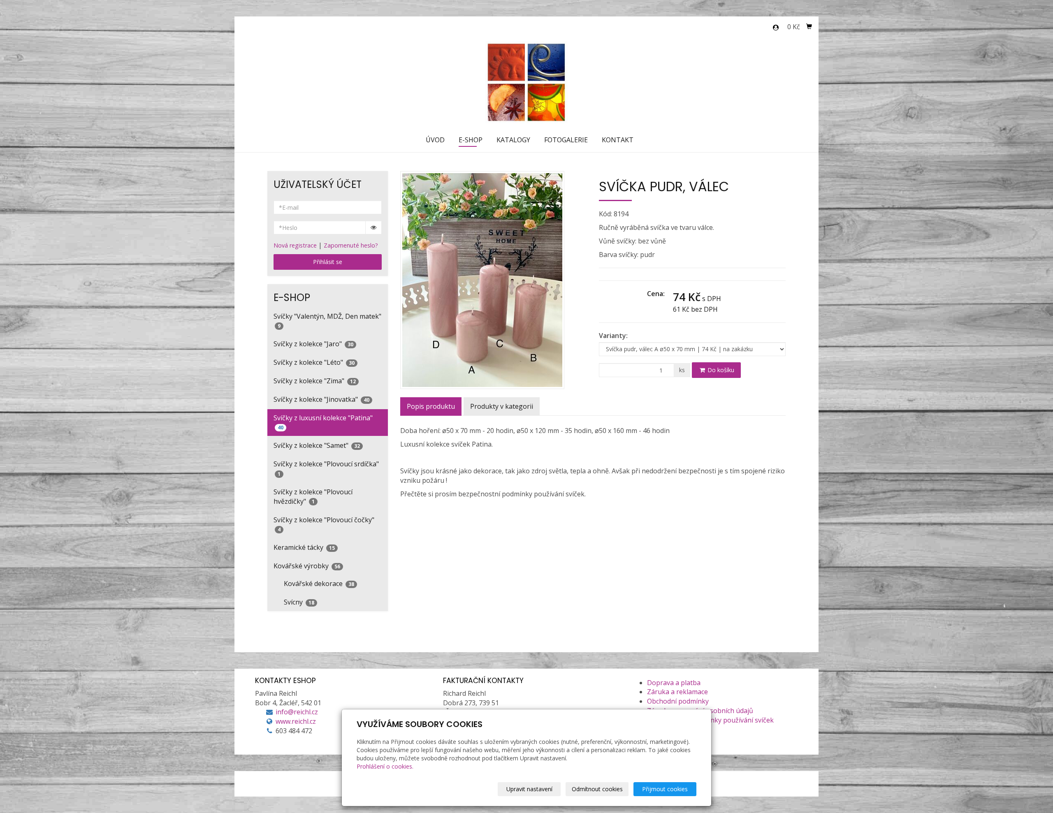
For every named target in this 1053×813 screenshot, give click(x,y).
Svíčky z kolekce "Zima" (315, 380)
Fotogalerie (566, 139)
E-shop (470, 139)
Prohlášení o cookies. (385, 766)
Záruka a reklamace (677, 691)
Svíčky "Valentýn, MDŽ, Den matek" (327, 321)
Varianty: (613, 335)
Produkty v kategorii (501, 406)
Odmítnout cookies (597, 789)
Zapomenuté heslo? (351, 245)
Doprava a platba (673, 682)
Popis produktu (431, 406)
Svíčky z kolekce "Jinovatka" (321, 399)
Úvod (435, 139)
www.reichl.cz (296, 721)
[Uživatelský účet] (775, 27)
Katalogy (513, 139)
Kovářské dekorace (319, 583)
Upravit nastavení (529, 789)
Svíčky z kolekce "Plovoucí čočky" (324, 524)
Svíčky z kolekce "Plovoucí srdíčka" (326, 468)
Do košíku (720, 370)
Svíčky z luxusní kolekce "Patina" (323, 422)
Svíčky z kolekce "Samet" (317, 445)
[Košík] (809, 26)
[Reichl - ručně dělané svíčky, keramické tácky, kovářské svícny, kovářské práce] (526, 81)
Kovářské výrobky (307, 565)
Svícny (299, 602)
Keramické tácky (304, 547)
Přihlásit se (327, 262)
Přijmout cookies (665, 789)
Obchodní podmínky (678, 701)
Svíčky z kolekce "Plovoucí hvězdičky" (313, 496)
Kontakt (617, 139)
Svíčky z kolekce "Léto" (314, 362)
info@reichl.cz (297, 711)
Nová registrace (295, 245)
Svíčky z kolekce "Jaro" (313, 343)
